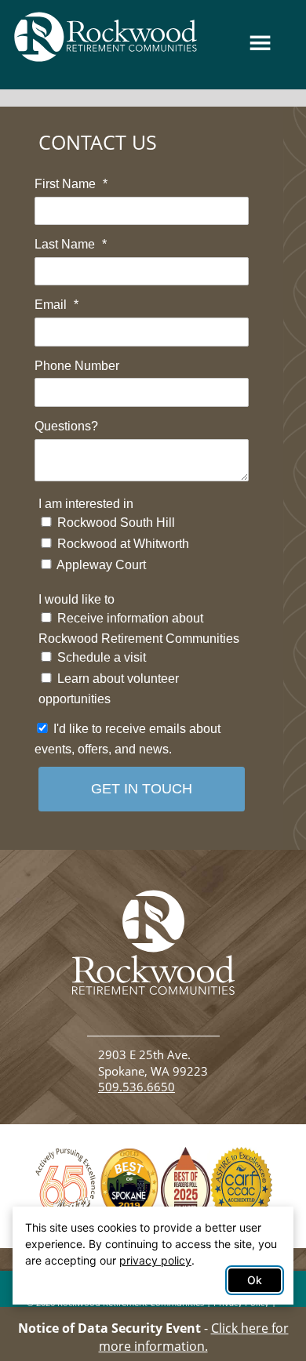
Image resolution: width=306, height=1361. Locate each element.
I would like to (76, 599)
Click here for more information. (194, 1336)
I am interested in (85, 503)
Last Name (71, 244)
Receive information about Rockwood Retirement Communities (138, 628)
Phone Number (77, 365)
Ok (254, 1280)
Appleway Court (100, 565)
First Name (71, 184)
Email (56, 304)
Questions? (66, 426)
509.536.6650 (136, 1087)
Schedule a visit (100, 657)
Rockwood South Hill (114, 522)
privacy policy (155, 1260)
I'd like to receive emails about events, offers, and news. (127, 739)
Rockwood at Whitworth (121, 543)
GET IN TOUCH (141, 789)
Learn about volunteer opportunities (108, 689)
